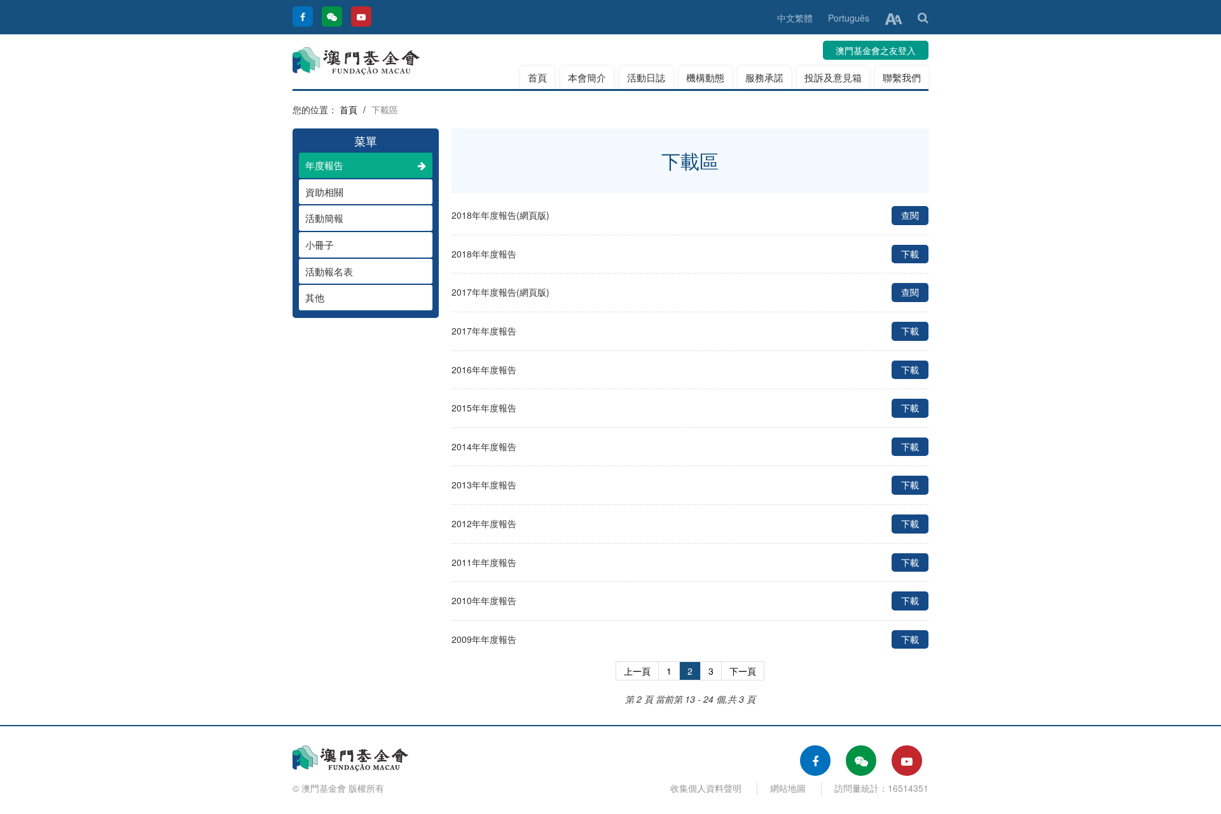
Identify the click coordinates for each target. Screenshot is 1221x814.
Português (848, 17)
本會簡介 (587, 77)
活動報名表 (329, 271)
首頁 (537, 77)
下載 (910, 253)
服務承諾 (764, 77)
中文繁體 (795, 17)
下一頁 (742, 671)
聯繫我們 (902, 77)
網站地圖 (788, 788)
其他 (314, 297)
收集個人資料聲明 (706, 788)
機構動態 (705, 77)
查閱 (910, 215)
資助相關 (324, 191)
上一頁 (637, 671)
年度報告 (324, 165)
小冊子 (319, 244)
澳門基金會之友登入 (876, 50)
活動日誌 (646, 77)
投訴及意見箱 (833, 77)
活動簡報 (324, 217)
